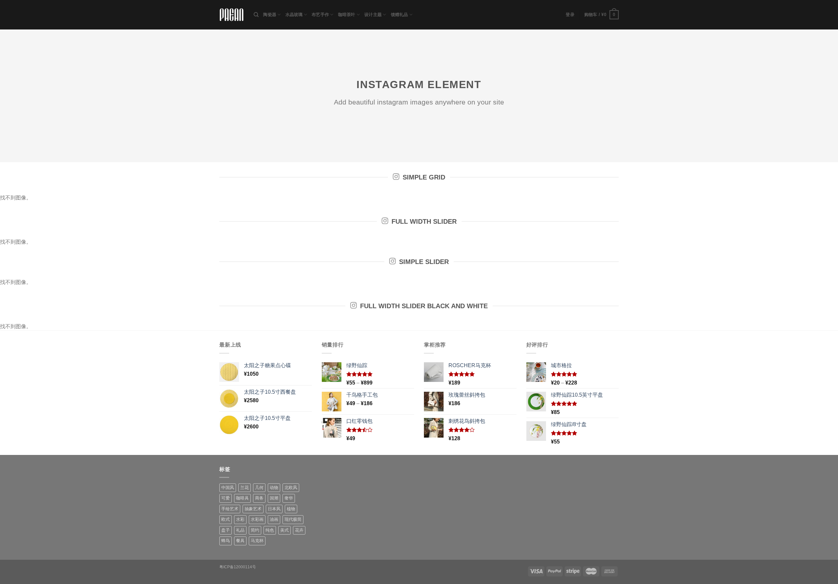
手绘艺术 (229, 508)
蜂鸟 (225, 540)
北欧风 (290, 487)
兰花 (244, 487)
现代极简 (292, 519)
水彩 (240, 519)
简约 (255, 530)
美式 (284, 530)
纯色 (269, 530)
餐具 (240, 540)
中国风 (227, 487)
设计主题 (373, 14)
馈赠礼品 (399, 14)
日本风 (274, 508)
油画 (274, 519)
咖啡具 (242, 498)
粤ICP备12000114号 (237, 567)
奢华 (288, 498)
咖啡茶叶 (346, 14)
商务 (259, 498)
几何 (259, 487)
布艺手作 (320, 14)
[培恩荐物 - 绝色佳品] (231, 15)
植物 (291, 508)
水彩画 (257, 519)
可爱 (225, 498)
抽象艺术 (253, 508)
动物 (274, 487)
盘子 (225, 530)
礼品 (240, 530)
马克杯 (257, 540)
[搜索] (256, 15)
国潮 (274, 498)
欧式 (225, 519)
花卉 (299, 530)
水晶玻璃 (294, 14)
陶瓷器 (269, 14)
